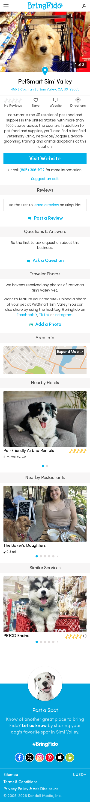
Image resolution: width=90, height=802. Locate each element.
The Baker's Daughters (24, 545)
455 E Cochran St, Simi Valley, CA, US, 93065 (45, 89)
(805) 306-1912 (32, 170)
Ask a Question (48, 260)
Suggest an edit (45, 178)
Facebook (25, 314)
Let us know (34, 725)
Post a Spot (45, 710)
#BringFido (45, 743)
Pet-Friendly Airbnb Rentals (28, 450)
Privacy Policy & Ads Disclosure (30, 788)
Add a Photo (47, 324)
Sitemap (10, 774)
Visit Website (45, 158)
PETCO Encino (16, 635)
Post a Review (48, 218)
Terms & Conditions (20, 781)
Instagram (63, 314)
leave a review (46, 204)
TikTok (44, 314)
